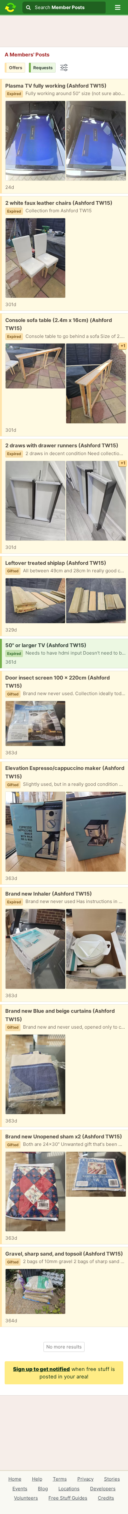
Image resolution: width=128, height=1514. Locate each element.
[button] (117, 7)
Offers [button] (15, 67)
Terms (60, 1479)
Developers (103, 1489)
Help (37, 1479)
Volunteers (26, 1498)
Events (19, 1489)
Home (14, 1479)
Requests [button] (43, 67)
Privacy (85, 1479)
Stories (112, 1479)
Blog (43, 1489)
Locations (69, 1489)
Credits (106, 1498)
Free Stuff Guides (67, 1498)
